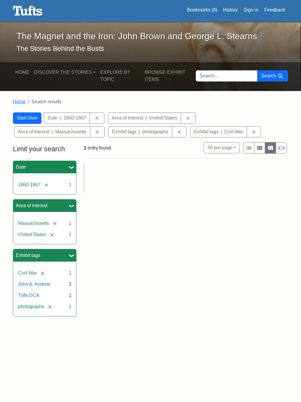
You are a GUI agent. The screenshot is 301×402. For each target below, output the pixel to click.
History (230, 9)
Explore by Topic (115, 76)
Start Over (27, 117)
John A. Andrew (34, 284)
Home (22, 72)
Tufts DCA (28, 295)
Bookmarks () (202, 9)
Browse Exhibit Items (165, 76)
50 (220, 147)
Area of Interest (31, 205)
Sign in (251, 9)
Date (21, 167)
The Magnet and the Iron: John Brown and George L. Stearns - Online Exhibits (28, 10)
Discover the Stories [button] (63, 72)
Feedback (274, 9)
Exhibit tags (28, 255)
